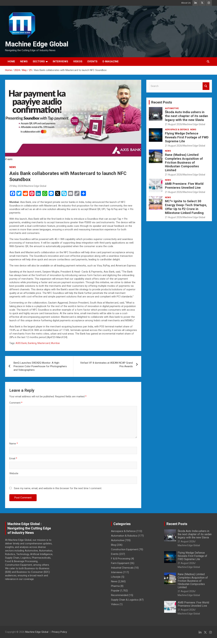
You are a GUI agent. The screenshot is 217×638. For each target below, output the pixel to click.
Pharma (115, 586)
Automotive (172, 108)
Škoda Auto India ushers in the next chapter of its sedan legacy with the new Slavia (186, 116)
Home (11, 61)
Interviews (60, 61)
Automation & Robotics (124, 535)
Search (206, 86)
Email (13, 458)
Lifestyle (116, 576)
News (24, 61)
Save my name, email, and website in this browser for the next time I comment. (58, 488)
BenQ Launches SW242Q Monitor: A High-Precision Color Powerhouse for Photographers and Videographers (40, 366)
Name (13, 443)
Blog (113, 544)
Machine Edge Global (36, 44)
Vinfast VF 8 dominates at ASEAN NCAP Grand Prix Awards (106, 364)
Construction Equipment (124, 549)
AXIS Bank (21, 343)
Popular (115, 590)
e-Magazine (111, 61)
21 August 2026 (173, 124)
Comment (15, 402)
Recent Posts (161, 102)
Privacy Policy (59, 631)
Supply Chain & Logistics (125, 599)
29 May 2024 (16, 186)
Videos (77, 61)
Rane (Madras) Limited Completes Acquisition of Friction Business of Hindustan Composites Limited (184, 162)
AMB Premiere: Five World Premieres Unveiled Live (184, 186)
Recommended (119, 595)
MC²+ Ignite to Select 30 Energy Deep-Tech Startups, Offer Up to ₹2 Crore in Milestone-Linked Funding (186, 207)
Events (92, 61)
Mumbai (55, 343)
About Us (186, 3)
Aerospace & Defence (177, 129)
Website (13, 473)
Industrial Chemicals (122, 567)
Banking (32, 343)
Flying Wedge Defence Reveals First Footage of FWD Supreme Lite (187, 137)
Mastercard (43, 343)
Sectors (39, 61)
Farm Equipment (120, 563)
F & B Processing (120, 558)
